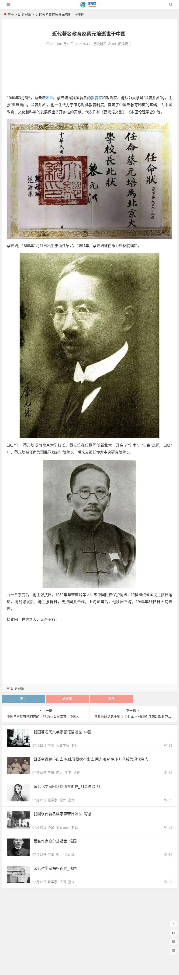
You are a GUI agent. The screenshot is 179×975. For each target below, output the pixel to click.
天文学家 (62, 745)
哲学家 (52, 882)
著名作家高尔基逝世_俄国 (55, 841)
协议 (51, 827)
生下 (68, 773)
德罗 (62, 800)
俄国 (51, 854)
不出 (51, 773)
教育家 (96, 98)
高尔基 (70, 854)
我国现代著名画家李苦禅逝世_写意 (63, 814)
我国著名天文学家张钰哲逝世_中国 (63, 732)
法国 (62, 882)
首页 (10, 14)
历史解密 (24, 14)
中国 (51, 745)
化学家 (52, 800)
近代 (111, 699)
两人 (59, 773)
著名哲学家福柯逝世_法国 (55, 868)
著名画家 (62, 827)
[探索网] (89, 6)
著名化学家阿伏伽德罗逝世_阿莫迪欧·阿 (67, 787)
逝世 (49, 98)
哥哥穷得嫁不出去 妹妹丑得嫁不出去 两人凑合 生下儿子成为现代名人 (91, 759)
